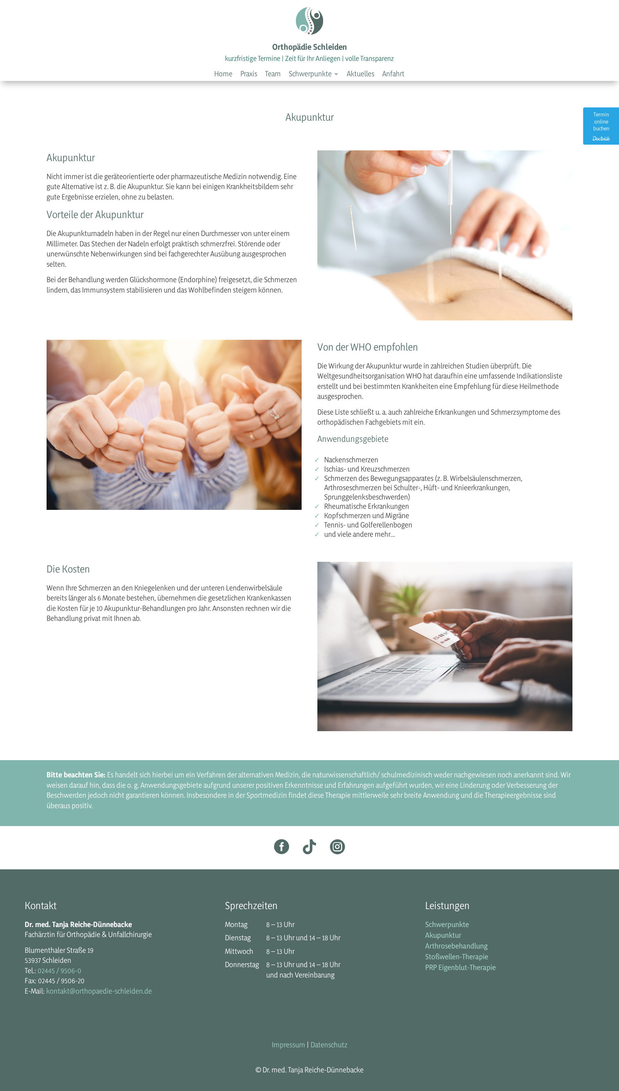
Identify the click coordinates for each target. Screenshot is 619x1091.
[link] (223, 75)
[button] (314, 75)
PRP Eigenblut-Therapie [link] (460, 968)
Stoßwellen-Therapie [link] (456, 957)
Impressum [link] (288, 1044)
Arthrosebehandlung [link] (456, 946)
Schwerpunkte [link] (447, 925)
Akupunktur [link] (443, 936)
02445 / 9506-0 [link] (59, 970)
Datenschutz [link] (329, 1044)
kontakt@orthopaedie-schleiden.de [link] (99, 990)
